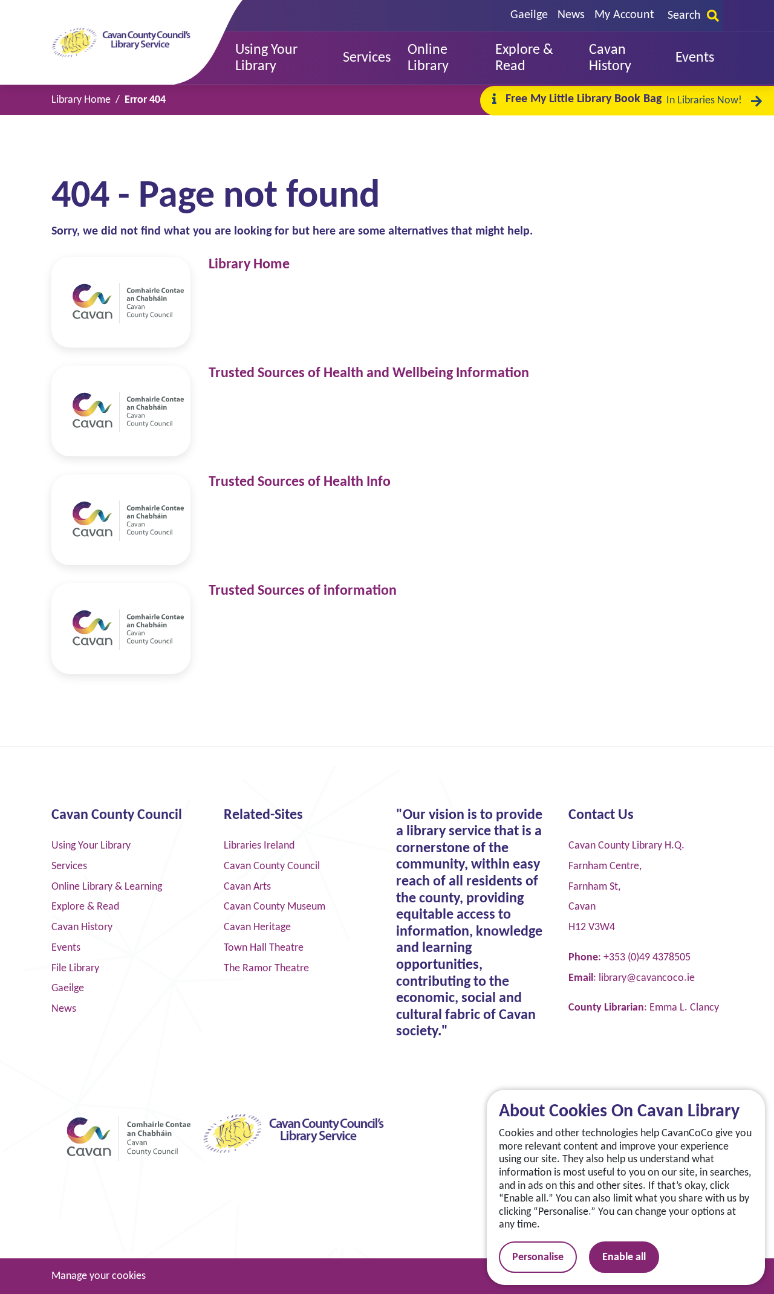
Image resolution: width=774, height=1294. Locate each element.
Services (69, 866)
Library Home (249, 264)
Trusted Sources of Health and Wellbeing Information (369, 373)
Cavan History (81, 927)
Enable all (624, 1257)
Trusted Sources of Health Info (300, 482)
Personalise (538, 1257)
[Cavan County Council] (120, 302)
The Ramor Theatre (266, 968)
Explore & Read (85, 907)
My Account (624, 15)
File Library (75, 968)
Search (684, 16)
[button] (280, 58)
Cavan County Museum (274, 907)
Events (65, 948)
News (571, 15)
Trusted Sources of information (303, 591)
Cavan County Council (272, 866)
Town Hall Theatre (264, 948)
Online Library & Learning (106, 887)
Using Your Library (91, 846)
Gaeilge (529, 15)
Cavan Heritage (257, 927)
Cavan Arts (247, 887)
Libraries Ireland (259, 846)
